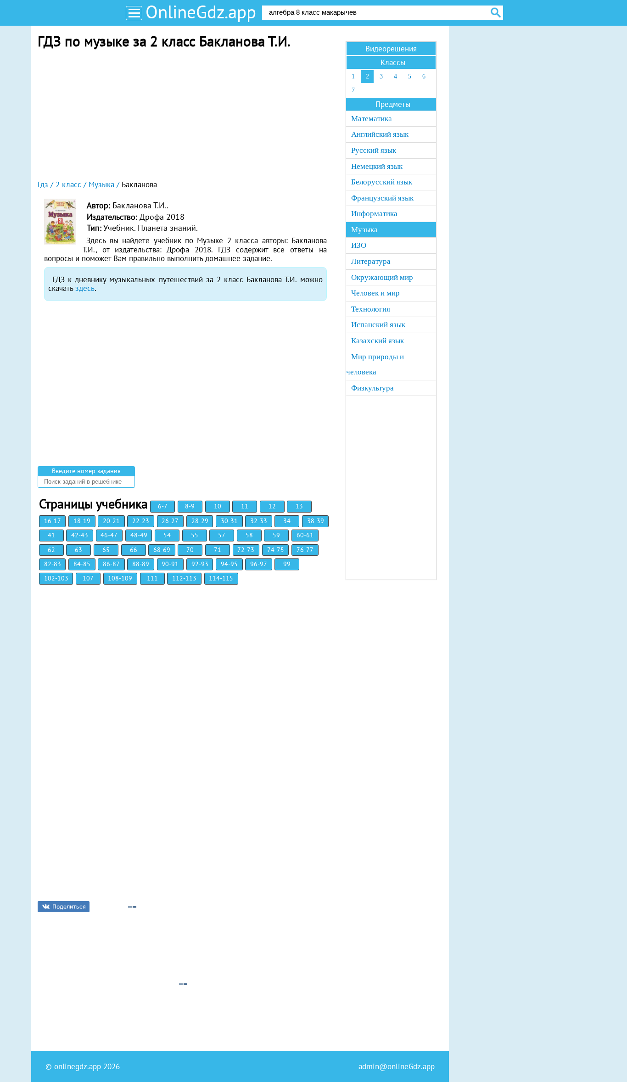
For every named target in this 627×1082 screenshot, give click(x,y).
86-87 (111, 564)
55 (194, 535)
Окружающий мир (382, 277)
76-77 (305, 550)
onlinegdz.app (77, 1066)
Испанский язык (378, 324)
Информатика (374, 213)
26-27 (170, 521)
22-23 (140, 521)
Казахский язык (377, 340)
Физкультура (372, 388)
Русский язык (373, 150)
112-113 (184, 578)
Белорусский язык (381, 182)
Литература (371, 261)
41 (51, 535)
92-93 (199, 564)
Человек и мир (375, 293)
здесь (85, 288)
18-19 (81, 521)
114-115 (221, 578)
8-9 (190, 506)
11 (244, 506)
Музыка (364, 229)
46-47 (109, 535)
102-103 (56, 578)
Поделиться (69, 906)
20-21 (111, 521)
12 (272, 506)
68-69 (161, 550)
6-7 (163, 506)
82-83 (52, 564)
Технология (370, 309)
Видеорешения (391, 49)
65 (106, 550)
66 (133, 550)
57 (221, 535)
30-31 (229, 521)
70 (190, 550)
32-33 (258, 521)
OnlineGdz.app (201, 11)
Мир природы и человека (375, 364)
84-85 (81, 564)
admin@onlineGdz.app (396, 1066)
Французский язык (382, 198)
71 (217, 550)
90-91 (170, 564)
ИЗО (358, 245)
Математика (371, 118)
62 (51, 550)
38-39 (315, 521)
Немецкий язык (377, 166)
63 (78, 550)
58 (249, 535)
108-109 (120, 578)
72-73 (245, 550)
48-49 (138, 535)
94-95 (229, 564)
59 (276, 535)
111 (152, 578)
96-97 (258, 564)
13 (299, 506)
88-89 (140, 564)
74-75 (275, 550)
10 (217, 506)
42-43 (79, 535)
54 (167, 535)
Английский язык (380, 134)
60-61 (305, 535)
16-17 (52, 521)
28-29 (199, 521)
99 (287, 564)
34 (287, 521)
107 (88, 578)
